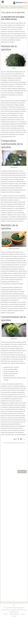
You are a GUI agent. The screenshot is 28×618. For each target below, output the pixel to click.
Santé (6, 7)
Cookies (23, 614)
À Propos (5, 614)
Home (2, 7)
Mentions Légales (14, 614)
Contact (14, 616)
